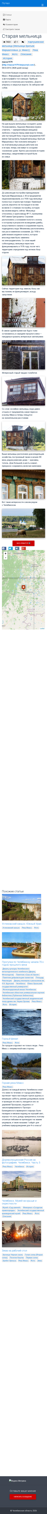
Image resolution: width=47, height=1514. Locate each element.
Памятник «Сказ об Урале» (27, 975)
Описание (26, 54)
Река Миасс (27, 928)
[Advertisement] (23, 734)
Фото (14, 54)
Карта (8, 19)
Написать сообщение (23, 1497)
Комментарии (11, 24)
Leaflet (42, 628)
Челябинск (20, 983)
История (7, 58)
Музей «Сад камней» (12, 1207)
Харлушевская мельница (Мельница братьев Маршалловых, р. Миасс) (23, 46)
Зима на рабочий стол (14, 1250)
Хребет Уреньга (9, 1261)
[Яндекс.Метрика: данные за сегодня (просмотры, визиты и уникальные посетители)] (17, 1480)
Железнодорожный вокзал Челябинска (19, 989)
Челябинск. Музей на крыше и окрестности (19, 1202)
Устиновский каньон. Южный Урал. (22, 923)
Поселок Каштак (17, 1257)
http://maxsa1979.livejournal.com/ (18, 65)
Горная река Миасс (13, 1082)
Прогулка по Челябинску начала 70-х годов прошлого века (23, 963)
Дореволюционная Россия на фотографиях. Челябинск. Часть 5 (21, 1161)
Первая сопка (32, 1257)
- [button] (6, 557)
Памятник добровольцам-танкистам (18, 977)
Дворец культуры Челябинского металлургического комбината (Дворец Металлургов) (19, 972)
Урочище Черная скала (13, 1255)
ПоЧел (6, 3)
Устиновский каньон (11, 928)
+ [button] (5, 553)
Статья (8, 15)
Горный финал (10, 1038)
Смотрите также (12, 29)
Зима (39, 1261)
